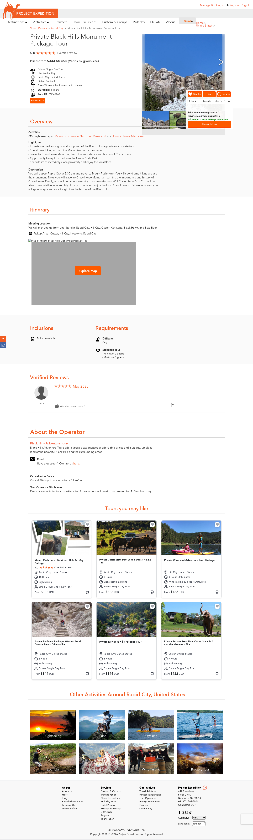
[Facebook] (180, 812)
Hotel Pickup (108, 805)
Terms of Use (69, 805)
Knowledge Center (72, 801)
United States (205, 26)
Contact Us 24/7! (187, 805)
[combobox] (198, 823)
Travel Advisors (147, 791)
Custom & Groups (110, 791)
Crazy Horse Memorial (129, 136)
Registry (105, 815)
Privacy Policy (69, 808)
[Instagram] (187, 812)
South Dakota (40, 28)
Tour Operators (147, 798)
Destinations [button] (15, 22)
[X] (183, 812)
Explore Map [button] (88, 271)
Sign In (246, 5)
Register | (235, 5)
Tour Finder (107, 819)
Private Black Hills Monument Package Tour (93, 28)
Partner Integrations (150, 794)
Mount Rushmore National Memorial (80, 136)
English (197, 823)
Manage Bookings (111, 808)
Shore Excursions (110, 798)
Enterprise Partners (149, 801)
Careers (143, 805)
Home (201, 23)
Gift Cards (106, 812)
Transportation (109, 794)
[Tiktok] (190, 812)
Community (145, 808)
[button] (3, 339)
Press (64, 794)
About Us (67, 791)
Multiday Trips (108, 801)
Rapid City (58, 28)
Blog (64, 798)
